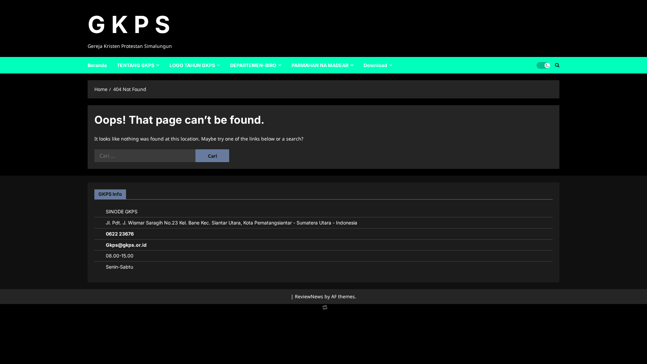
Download (375, 65)
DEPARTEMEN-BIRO (253, 65)
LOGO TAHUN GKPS (192, 65)
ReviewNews (309, 296)
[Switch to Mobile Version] (323, 309)
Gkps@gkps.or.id (126, 245)
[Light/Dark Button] (543, 65)
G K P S (129, 24)
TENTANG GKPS (135, 65)
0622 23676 (120, 234)
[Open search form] (557, 65)
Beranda (97, 65)
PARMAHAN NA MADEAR (319, 65)
